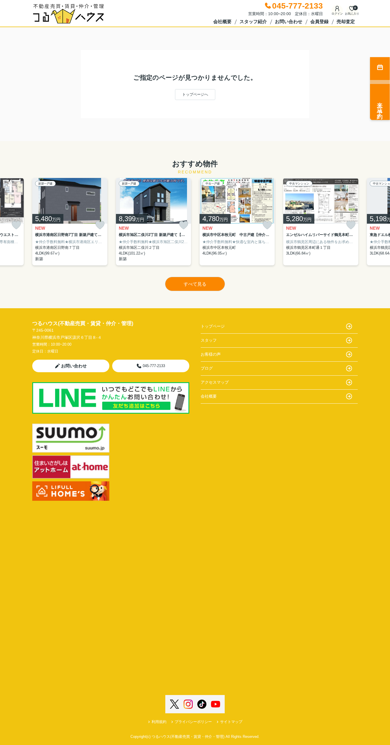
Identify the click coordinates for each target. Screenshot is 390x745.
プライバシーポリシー (193, 722)
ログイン (337, 13)
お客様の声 (211, 354)
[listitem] (70, 222)
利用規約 (159, 722)
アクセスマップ (215, 382)
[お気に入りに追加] (16, 225)
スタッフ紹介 (253, 21)
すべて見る (195, 284)
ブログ (207, 368)
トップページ (213, 326)
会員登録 (319, 21)
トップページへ (195, 94)
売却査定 (346, 21)
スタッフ (209, 340)
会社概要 (222, 21)
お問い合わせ (288, 21)
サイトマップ (231, 722)
